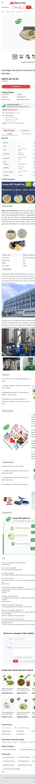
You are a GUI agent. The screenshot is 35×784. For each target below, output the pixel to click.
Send (15, 661)
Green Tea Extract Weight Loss (27, 749)
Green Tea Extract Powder (9, 749)
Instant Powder (20, 734)
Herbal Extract (20, 731)
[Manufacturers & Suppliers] (17, 2)
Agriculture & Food (10, 11)
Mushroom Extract (6, 734)
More (3, 772)
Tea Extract (26, 11)
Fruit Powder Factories (8, 757)
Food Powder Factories (24, 757)
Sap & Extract (19, 11)
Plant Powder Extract (23, 761)
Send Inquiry (16, 86)
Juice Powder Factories (9, 761)
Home (3, 11)
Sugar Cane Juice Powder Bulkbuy (11, 769)
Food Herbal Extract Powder (25, 765)
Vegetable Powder (6, 731)
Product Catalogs (24, 728)
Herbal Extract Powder (8, 765)
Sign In (4, 123)
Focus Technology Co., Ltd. (21, 777)
